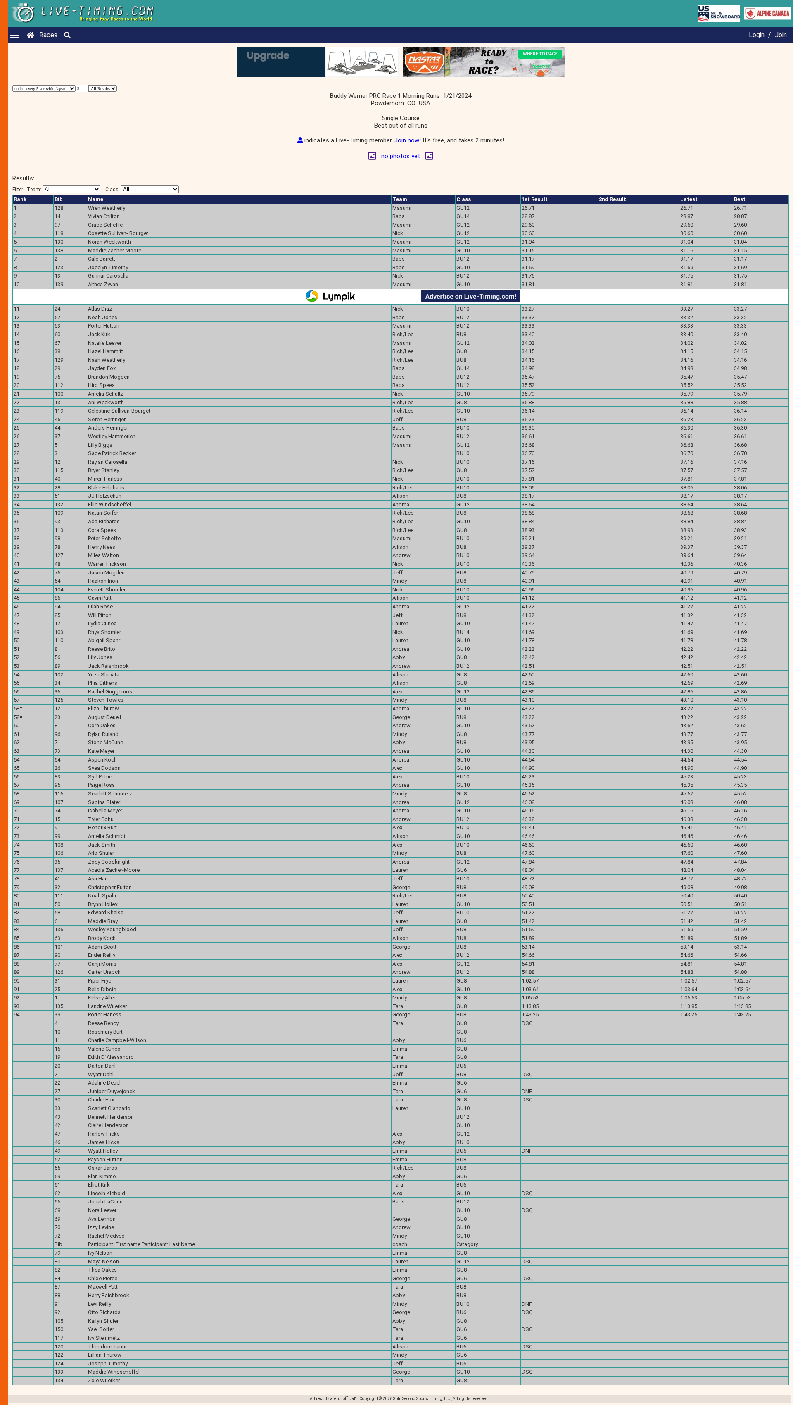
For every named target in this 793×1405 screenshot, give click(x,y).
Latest (689, 199)
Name (95, 199)
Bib (59, 199)
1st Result (535, 199)
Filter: (26, 189)
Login (757, 35)
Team (399, 199)
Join (781, 35)
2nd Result (612, 199)
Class (463, 199)
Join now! (407, 140)
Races (48, 35)
